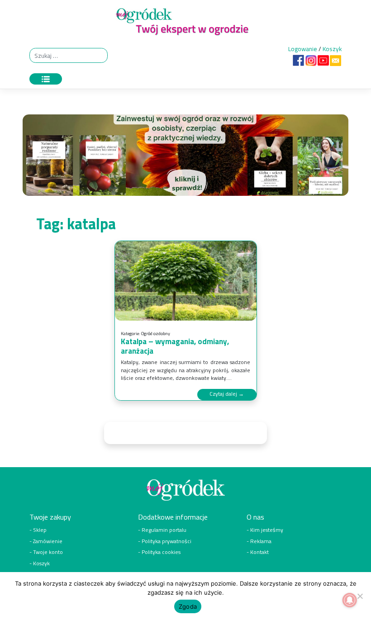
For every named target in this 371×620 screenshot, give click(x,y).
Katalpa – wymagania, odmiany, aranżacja (175, 346)
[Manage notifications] (349, 600)
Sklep (40, 530)
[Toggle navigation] (45, 79)
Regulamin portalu (164, 530)
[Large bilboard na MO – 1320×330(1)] (185, 157)
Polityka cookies (161, 552)
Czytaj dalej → (226, 394)
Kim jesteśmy (266, 530)
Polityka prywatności (166, 541)
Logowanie (302, 48)
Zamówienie (47, 541)
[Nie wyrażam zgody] (359, 596)
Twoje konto (48, 552)
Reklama (260, 541)
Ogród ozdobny (155, 333)
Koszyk (332, 48)
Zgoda (188, 606)
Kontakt (259, 552)
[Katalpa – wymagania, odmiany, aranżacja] (186, 281)
